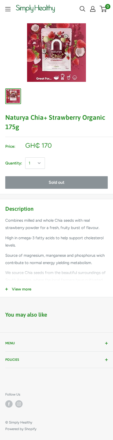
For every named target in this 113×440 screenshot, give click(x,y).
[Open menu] (8, 9)
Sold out (56, 182)
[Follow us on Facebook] (9, 404)
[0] (103, 9)
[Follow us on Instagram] (19, 404)
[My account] (92, 9)
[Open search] (82, 9)
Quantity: (13, 163)
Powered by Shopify (21, 429)
